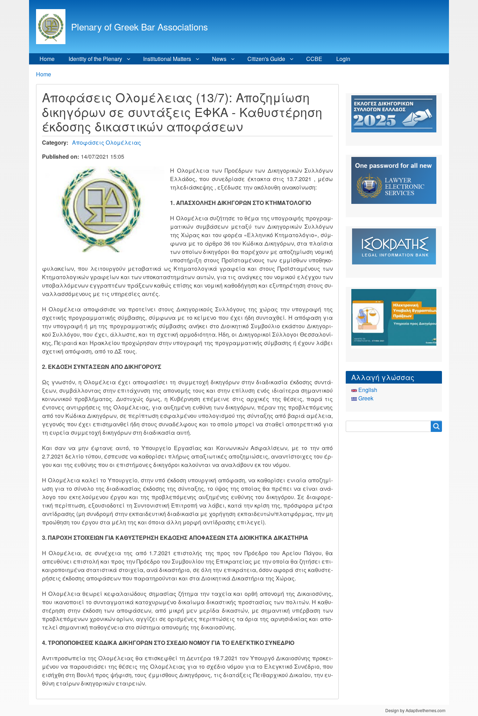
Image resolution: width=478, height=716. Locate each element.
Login (343, 59)
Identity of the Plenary (95, 59)
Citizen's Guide (266, 59)
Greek (365, 398)
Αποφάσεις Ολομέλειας (106, 142)
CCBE (314, 59)
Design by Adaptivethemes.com (415, 710)
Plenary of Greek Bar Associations (139, 26)
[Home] (53, 26)
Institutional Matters (167, 59)
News (219, 59)
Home (47, 59)
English (367, 390)
